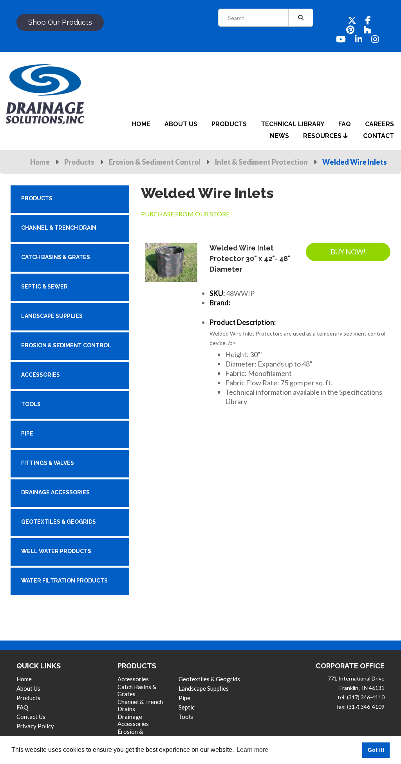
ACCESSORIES (40, 375)
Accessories (133, 678)
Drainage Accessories (133, 720)
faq (344, 124)
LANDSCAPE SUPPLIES (52, 316)
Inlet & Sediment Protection (261, 162)
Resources (323, 136)
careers (379, 124)
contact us (30, 716)
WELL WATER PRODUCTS (56, 551)
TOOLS (31, 404)
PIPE (27, 433)
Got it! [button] (376, 750)
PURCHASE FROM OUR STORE (185, 214)
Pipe (184, 697)
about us (180, 124)
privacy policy (35, 726)
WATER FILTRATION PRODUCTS (64, 580)
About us (28, 688)
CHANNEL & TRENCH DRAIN (58, 228)
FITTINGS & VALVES (47, 463)
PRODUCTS (36, 198)
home (141, 124)
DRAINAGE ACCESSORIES (55, 492)
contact (378, 136)
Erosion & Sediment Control (154, 162)
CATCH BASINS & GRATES (55, 257)
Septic (187, 707)
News (279, 136)
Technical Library (292, 124)
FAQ (22, 707)
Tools (186, 716)
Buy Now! (348, 251)
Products (79, 162)
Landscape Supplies (204, 688)
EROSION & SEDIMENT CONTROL (66, 345)
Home (40, 162)
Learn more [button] (252, 749)
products (229, 124)
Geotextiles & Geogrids (209, 678)
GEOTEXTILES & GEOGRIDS (58, 522)
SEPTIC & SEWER (44, 286)
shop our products (60, 22)
